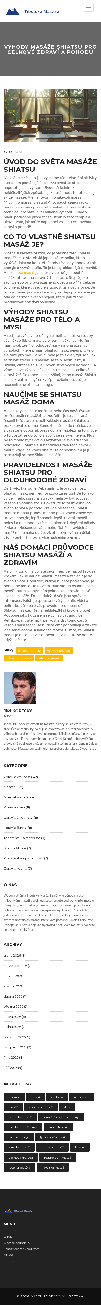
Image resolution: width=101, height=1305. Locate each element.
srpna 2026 (15, 955)
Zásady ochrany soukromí (22, 1249)
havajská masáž (52, 1167)
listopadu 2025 (17, 1047)
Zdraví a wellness (21, 777)
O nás (8, 1236)
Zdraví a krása (17, 807)
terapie (80, 1147)
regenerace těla (19, 1167)
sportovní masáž (41, 1107)
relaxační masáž (52, 1147)
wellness (57, 1097)
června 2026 (15, 976)
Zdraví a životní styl (21, 817)
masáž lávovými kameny (61, 1117)
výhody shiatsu (58, 650)
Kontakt (9, 1261)
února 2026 (15, 1017)
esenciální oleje (19, 1137)
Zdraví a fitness (18, 827)
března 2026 (16, 1006)
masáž (13, 1107)
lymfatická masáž (52, 1137)
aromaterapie (58, 1127)
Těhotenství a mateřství (24, 838)
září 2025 (13, 1068)
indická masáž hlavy (23, 1127)
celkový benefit (49, 658)
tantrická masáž (20, 1117)
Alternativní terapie (21, 797)
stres (67, 1107)
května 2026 (16, 986)
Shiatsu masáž (22, 273)
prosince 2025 (17, 1037)
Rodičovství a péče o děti (26, 858)
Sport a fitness (17, 848)
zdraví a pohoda (18, 658)
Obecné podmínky (17, 1242)
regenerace (81, 1097)
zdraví (35, 1097)
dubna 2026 (15, 996)
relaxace (14, 1097)
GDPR (8, 1255)
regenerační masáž (57, 1157)
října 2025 (13, 1057)
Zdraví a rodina (18, 868)
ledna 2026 (14, 1027)
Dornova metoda (21, 1157)
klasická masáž (19, 1147)
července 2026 (18, 966)
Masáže (13, 787)
